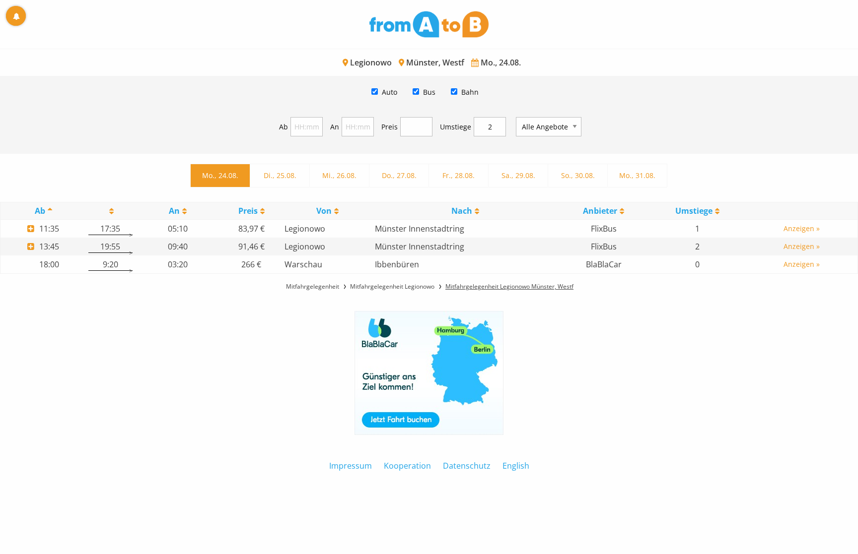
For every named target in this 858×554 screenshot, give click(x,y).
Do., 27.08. (399, 175)
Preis (389, 126)
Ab (283, 126)
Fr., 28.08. (458, 175)
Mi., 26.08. (339, 175)
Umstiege (455, 126)
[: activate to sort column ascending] (110, 211)
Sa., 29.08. (518, 175)
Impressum (350, 465)
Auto (389, 92)
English (515, 465)
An (334, 126)
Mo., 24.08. (220, 175)
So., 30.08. (578, 175)
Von (324, 210)
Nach (461, 210)
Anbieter (600, 210)
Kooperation (407, 465)
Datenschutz (467, 465)
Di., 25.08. (280, 175)
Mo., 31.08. (637, 175)
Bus (429, 92)
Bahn (470, 92)
